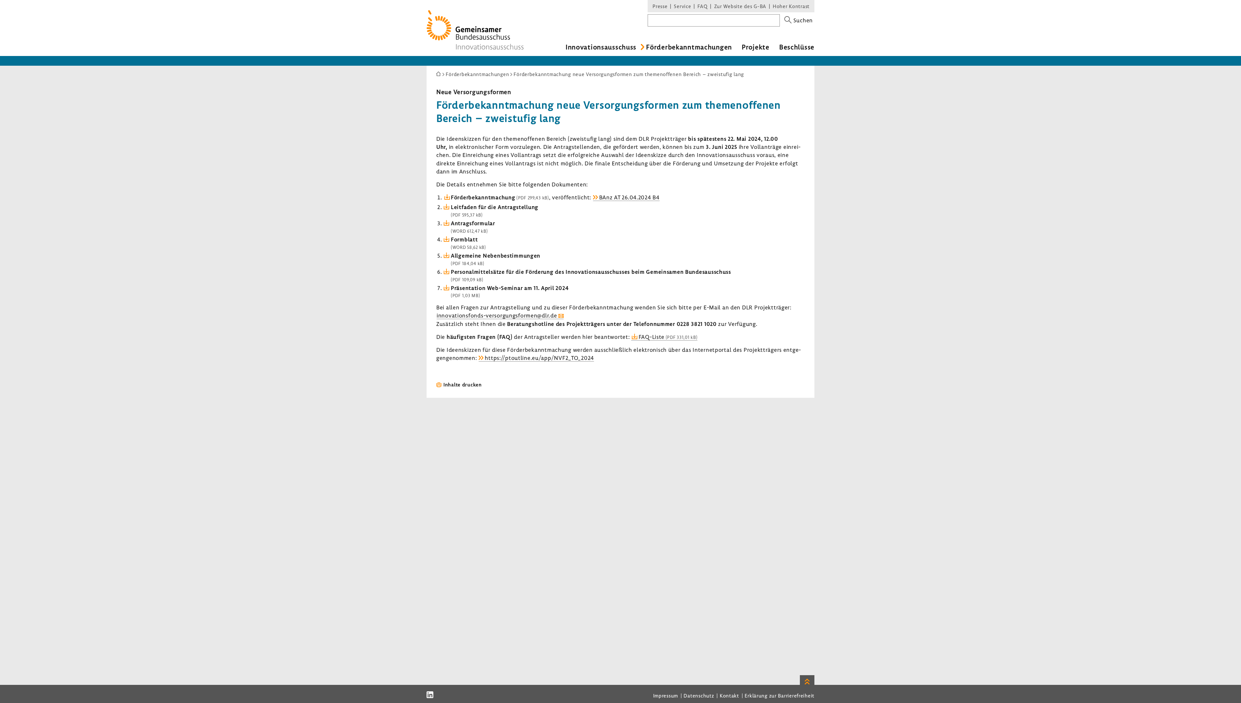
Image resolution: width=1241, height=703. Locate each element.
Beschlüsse (796, 47)
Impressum (665, 695)
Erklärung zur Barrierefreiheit (779, 695)
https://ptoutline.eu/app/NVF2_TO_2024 (539, 357)
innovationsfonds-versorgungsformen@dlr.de (497, 315)
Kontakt (729, 695)
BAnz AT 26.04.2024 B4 (629, 197)
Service (682, 6)
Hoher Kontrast (791, 6)
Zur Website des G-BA (741, 6)
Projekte (755, 47)
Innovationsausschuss (601, 47)
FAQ (702, 6)
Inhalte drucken (462, 384)
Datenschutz (699, 695)
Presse (659, 6)
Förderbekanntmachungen (689, 47)
